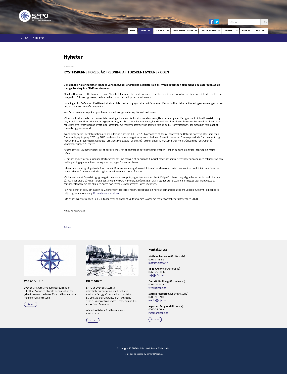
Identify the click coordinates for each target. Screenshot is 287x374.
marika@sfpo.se (157, 300)
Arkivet (68, 227)
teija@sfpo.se (156, 275)
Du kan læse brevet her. (106, 193)
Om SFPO (160, 30)
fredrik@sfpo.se (157, 288)
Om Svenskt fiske (183, 30)
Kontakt (261, 30)
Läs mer (30, 304)
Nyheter (145, 30)
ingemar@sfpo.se (158, 313)
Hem (132, 30)
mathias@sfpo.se (158, 263)
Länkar (246, 30)
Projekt (229, 30)
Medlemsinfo (209, 30)
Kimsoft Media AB (154, 354)
